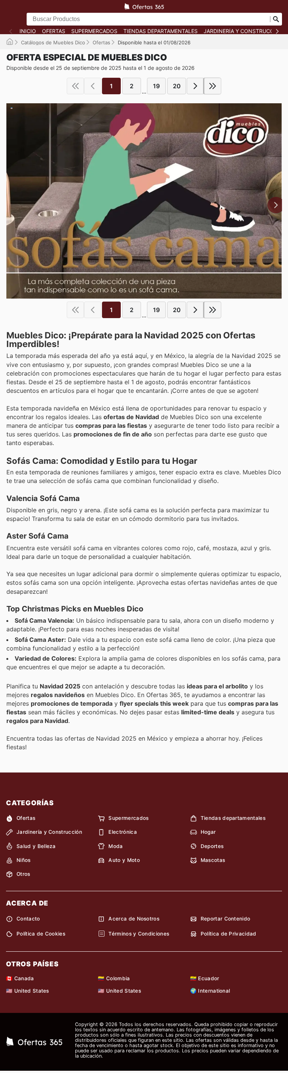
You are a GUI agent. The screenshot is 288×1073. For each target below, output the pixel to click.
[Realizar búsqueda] (276, 19)
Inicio (28, 31)
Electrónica (122, 832)
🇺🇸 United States (27, 991)
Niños (23, 860)
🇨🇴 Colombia (114, 978)
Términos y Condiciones (138, 934)
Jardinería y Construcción (244, 31)
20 (177, 86)
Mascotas (213, 860)
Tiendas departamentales (160, 31)
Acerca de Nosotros (133, 919)
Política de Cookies (40, 934)
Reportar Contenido (225, 919)
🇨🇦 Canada (20, 978)
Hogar (208, 832)
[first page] (75, 86)
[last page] (212, 86)
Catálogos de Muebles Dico (53, 42)
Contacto (28, 919)
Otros (23, 874)
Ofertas (53, 31)
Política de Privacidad (228, 934)
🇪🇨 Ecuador (204, 978)
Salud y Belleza (36, 846)
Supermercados (94, 31)
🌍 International (210, 991)
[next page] (195, 86)
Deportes (212, 846)
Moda (115, 846)
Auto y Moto (124, 860)
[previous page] (92, 86)
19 (156, 86)
